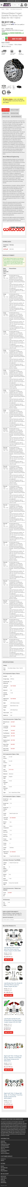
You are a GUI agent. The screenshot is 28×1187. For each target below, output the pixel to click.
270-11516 (11, 769)
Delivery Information (5, 1150)
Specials (3, 1169)
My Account (3, 1176)
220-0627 (13, 721)
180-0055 (13, 733)
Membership (3, 1182)
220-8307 (10, 892)
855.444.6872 (11, 1)
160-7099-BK (13, 698)
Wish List (3, 1179)
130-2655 (13, 730)
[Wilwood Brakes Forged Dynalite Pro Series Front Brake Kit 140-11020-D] (14, 70)
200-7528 (13, 735)
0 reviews (11, 44)
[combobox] (14, 920)
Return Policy (3, 1142)
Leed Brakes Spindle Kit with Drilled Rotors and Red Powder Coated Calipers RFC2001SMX (13, 1020)
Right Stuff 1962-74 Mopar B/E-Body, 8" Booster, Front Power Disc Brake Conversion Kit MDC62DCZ (13, 1058)
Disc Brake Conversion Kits (16, 9)
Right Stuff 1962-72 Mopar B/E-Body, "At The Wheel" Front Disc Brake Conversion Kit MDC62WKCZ (13, 1095)
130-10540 (13, 726)
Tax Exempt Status (5, 1145)
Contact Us (18, 1)
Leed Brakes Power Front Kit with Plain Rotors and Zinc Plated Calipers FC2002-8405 (12, 949)
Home (3, 9)
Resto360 (3, 1141)
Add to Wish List (7, 46)
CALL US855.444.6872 (21, 54)
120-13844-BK (13, 817)
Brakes (7, 9)
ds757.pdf (5, 249)
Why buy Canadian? (5, 1147)
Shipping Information (5, 1144)
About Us (3, 1148)
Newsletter (3, 1181)
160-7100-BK (13, 685)
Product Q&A (6, 116)
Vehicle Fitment (14, 110)
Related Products (16, 116)
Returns (2, 1160)
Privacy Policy (4, 1151)
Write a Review (18, 44)
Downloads (5, 113)
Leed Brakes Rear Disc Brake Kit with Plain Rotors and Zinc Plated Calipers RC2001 (13, 984)
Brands (2, 1166)
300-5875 (13, 744)
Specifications (14, 113)
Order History (3, 1178)
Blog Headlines (4, 1170)
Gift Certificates (4, 1167)
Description (5, 110)
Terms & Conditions (5, 1153)
